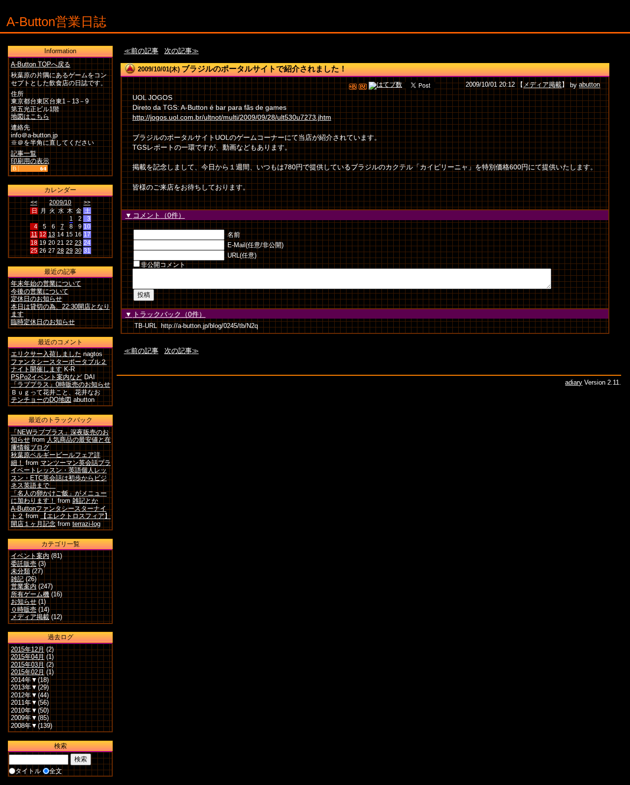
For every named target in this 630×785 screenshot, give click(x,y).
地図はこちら (30, 116)
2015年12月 (27, 649)
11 (34, 234)
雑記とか (85, 500)
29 (69, 250)
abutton (589, 85)
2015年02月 (27, 672)
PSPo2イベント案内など (46, 377)
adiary (573, 382)
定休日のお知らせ (36, 298)
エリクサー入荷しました (46, 354)
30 (78, 250)
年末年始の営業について (46, 283)
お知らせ (23, 601)
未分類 (20, 571)
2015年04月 (27, 656)
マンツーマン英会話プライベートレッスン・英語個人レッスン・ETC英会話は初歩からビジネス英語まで (61, 474)
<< (34, 202)
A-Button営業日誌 (56, 22)
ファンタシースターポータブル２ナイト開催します (59, 365)
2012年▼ (24, 695)
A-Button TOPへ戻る (40, 64)
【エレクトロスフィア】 (75, 516)
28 (60, 250)
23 (78, 242)
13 (51, 234)
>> (87, 202)
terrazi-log (86, 523)
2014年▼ (24, 680)
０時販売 (23, 609)
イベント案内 (30, 555)
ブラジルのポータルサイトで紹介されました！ (264, 69)
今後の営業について (39, 291)
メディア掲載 (542, 85)
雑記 (17, 579)
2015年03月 (27, 664)
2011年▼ (24, 702)
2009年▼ (24, 717)
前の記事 (144, 51)
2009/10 (60, 202)
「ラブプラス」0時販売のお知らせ (60, 384)
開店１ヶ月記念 (33, 523)
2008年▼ (24, 725)
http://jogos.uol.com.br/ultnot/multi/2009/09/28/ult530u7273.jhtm (231, 117)
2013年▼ (24, 687)
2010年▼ (24, 710)
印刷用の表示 (30, 160)
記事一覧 (23, 153)
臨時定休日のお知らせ (43, 322)
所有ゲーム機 (30, 594)
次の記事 (178, 51)
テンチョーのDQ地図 (41, 399)
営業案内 (23, 586)
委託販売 (23, 563)
